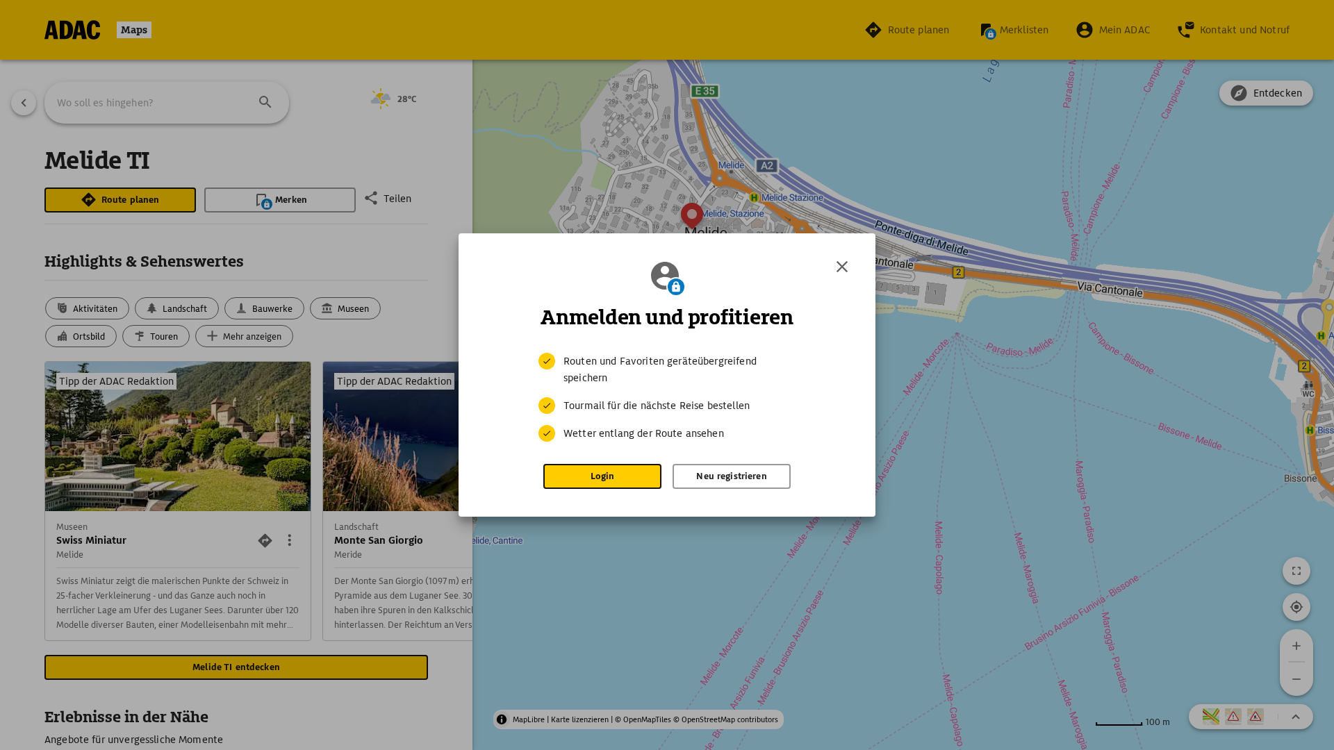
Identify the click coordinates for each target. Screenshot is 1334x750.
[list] (667, 397)
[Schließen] (842, 266)
